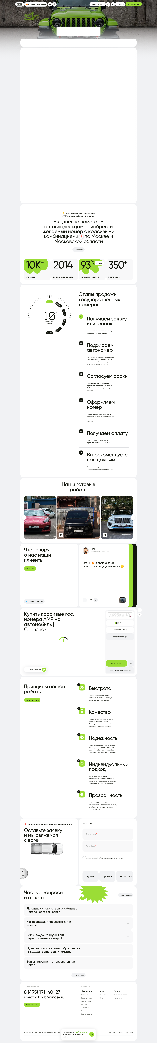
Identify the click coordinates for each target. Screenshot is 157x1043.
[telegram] (50, 4)
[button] (113, 4)
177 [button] (128, 614)
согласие (107, 857)
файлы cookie (81, 1032)
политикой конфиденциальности (112, 858)
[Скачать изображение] (139, 614)
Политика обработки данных (50, 1032)
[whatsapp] (54, 4)
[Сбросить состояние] (131, 663)
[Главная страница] (19, 4)
